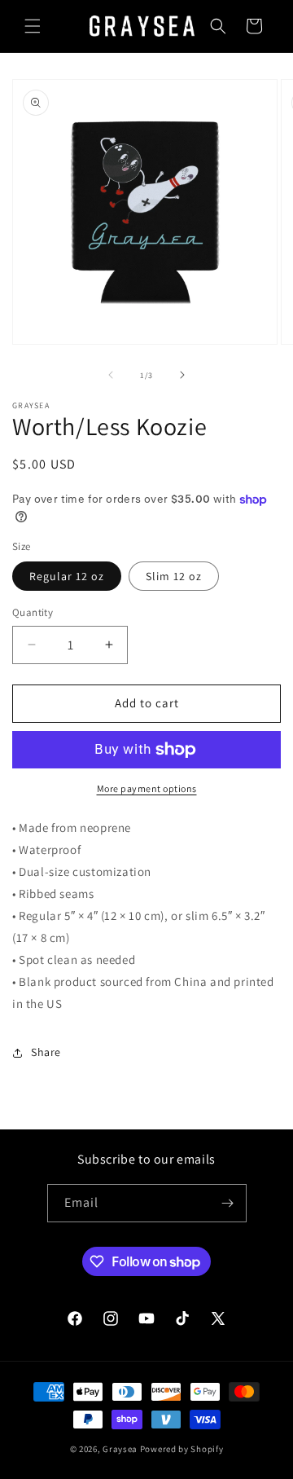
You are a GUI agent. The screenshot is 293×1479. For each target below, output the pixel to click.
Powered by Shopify (182, 1449)
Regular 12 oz (66, 576)
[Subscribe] (228, 1203)
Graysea (120, 1449)
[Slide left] (111, 375)
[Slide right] (182, 375)
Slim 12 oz (174, 576)
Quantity (32, 612)
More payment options (147, 788)
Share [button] (46, 1052)
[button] (32, 26)
